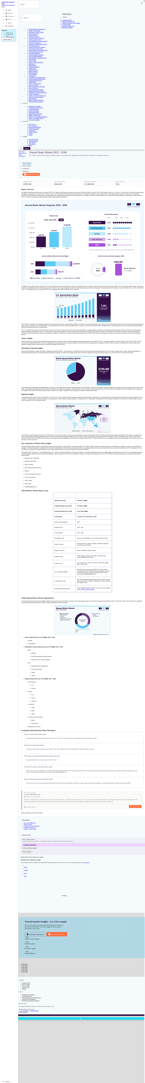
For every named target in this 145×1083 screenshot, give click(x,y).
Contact (31, 133)
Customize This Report (36, 934)
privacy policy (86, 862)
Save (25, 873)
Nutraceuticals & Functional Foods (38, 50)
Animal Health (33, 74)
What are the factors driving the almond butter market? (38, 779)
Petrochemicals (33, 98)
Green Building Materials (35, 56)
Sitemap (24, 989)
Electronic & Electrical (68, 26)
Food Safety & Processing (36, 49)
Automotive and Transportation (37, 77)
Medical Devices (33, 70)
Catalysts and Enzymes (35, 39)
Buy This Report (27, 851)
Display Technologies (34, 30)
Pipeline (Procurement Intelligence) (31, 997)
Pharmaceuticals (33, 73)
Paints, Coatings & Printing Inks (37, 95)
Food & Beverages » (34, 46)
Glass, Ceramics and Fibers (36, 62)
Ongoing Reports (33, 141)
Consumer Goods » (67, 20)
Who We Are (32, 124)
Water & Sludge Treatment (36, 101)
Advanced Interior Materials (36, 55)
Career (30, 135)
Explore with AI (7, 39)
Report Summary (26, 163)
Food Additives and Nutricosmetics (38, 41)
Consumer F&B (66, 24)
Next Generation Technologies (37, 86)
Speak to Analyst (136, 806)
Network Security (33, 85)
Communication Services (35, 80)
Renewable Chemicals (35, 42)
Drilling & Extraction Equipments (38, 92)
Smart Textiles (32, 61)
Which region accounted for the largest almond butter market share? (42, 756)
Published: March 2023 (29, 827)
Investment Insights (34, 112)
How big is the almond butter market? (34, 745)
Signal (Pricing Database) (29, 999)
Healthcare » (32, 64)
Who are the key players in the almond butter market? (38, 767)
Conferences (32, 130)
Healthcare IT (32, 68)
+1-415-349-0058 (23, 1010)
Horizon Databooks (34, 110)
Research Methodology (35, 127)
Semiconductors (33, 35)
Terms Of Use (26, 987)
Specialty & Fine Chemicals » (37, 38)
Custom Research (26, 996)
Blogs (30, 145)
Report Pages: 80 (28, 824)
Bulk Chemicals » (33, 88)
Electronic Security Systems (36, 32)
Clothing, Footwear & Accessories (71, 23)
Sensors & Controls (34, 36)
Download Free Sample (33, 174)
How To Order (26, 984)
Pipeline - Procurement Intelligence (38, 117)
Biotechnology (33, 65)
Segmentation (25, 168)
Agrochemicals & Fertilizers (36, 89)
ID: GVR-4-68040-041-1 (30, 823)
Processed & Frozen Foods (36, 52)
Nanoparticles (32, 59)
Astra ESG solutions (34, 120)
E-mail (26, 870)
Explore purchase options (87, 589)
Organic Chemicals (34, 94)
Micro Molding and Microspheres (38, 58)
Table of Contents (26, 165)
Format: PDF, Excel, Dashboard (31, 826)
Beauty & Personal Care (68, 21)
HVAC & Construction (35, 83)
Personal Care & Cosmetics (36, 97)
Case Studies (32, 142)
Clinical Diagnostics (34, 67)
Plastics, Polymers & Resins (36, 100)
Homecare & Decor (67, 27)
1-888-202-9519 (34, 1010)
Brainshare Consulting (35, 106)
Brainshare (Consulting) (28, 994)
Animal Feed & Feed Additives (37, 47)
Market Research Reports (35, 114)
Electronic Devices (34, 33)
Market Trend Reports (34, 115)
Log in (26, 147)
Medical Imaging (33, 71)
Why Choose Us (33, 126)
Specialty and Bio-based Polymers (38, 44)
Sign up (27, 148)
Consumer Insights (34, 109)
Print (25, 876)
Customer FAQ (26, 983)
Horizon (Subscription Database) (30, 1000)
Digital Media (32, 82)
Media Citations (33, 132)
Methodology (25, 171)
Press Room (32, 144)
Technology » (32, 76)
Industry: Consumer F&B (30, 829)
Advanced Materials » (34, 53)
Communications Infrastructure (37, 79)
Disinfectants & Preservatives (36, 91)
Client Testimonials (34, 129)
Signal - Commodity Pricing (36, 118)
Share (25, 867)
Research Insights (33, 139)
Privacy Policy (26, 986)
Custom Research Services (36, 107)
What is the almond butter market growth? (35, 734)
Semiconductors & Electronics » (37, 29)
